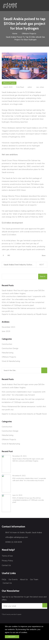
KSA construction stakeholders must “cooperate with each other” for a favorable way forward (23, 393)
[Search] (44, 370)
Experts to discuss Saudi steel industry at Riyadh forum (24, 314)
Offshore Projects (29, 33)
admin (30, 87)
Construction (7, 344)
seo (37, 87)
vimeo (42, 87)
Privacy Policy (7, 560)
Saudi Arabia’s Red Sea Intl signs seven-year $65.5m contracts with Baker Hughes (23, 386)
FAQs (4, 579)
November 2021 (8, 327)
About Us (24, 579)
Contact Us (6, 565)
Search (42, 276)
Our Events (13, 579)
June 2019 (6, 331)
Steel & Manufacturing (11, 361)
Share (43, 255)
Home (14, 33)
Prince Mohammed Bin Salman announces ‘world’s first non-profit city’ (24, 408)
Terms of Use (7, 556)
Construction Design (10, 348)
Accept (12, 637)
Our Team (34, 579)
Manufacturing (7, 352)
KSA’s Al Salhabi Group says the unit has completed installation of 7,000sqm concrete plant (23, 400)
